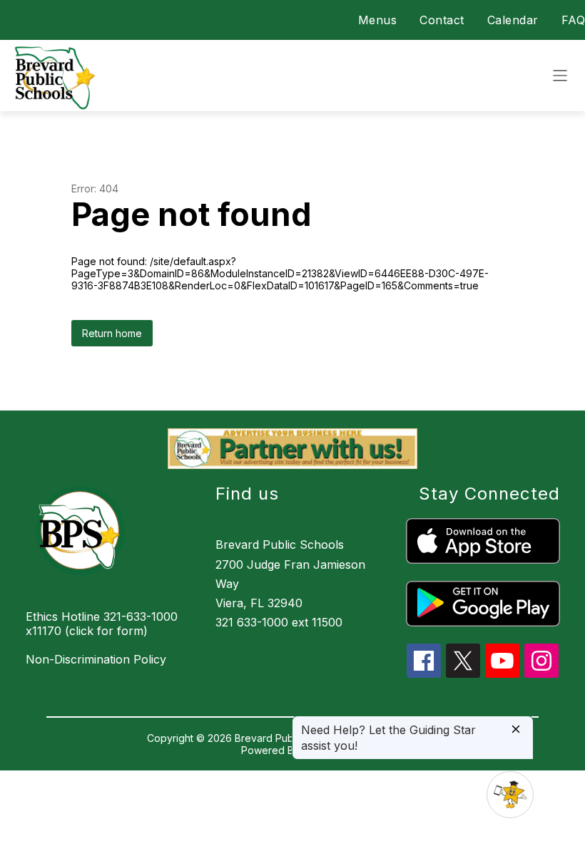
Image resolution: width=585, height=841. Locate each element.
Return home (112, 333)
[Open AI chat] (510, 795)
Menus (377, 20)
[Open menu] (560, 75)
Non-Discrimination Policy (96, 659)
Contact (441, 20)
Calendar (513, 20)
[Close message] (515, 730)
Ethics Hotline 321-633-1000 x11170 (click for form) (102, 623)
